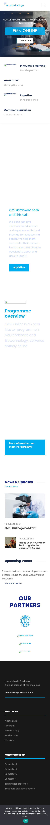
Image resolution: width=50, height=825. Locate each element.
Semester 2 (11, 769)
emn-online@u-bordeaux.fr (19, 692)
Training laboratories (16, 783)
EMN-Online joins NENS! (20, 528)
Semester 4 (11, 778)
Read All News (11, 486)
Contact (9, 740)
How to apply (12, 730)
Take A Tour (25, 40)
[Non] (46, 814)
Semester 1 (11, 764)
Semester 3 (11, 774)
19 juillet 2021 (13, 524)
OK (25, 821)
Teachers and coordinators (20, 788)
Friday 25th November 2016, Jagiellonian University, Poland (32, 545)
